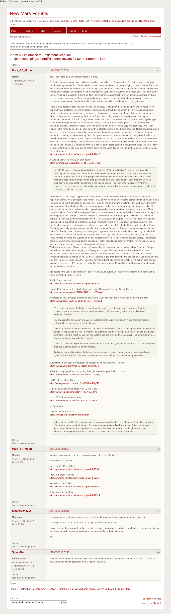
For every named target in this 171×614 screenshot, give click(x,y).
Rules (42, 31)
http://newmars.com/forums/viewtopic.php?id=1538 (74, 469)
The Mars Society (45, 21)
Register (72, 31)
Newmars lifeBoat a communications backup (112, 21)
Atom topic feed (153, 599)
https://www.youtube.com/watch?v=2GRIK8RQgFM (74, 383)
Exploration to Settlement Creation (46, 55)
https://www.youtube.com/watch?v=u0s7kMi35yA (73, 400)
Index (14, 31)
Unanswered (155, 36)
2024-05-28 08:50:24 (59, 70)
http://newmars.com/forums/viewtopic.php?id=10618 (74, 154)
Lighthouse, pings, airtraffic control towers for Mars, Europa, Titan (59, 58)
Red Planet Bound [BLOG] (72, 21)
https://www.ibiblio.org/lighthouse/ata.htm (69, 415)
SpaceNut (18, 552)
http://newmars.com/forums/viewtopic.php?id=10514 (74, 495)
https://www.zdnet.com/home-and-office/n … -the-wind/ (75, 301)
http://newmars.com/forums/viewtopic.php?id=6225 (74, 478)
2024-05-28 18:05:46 (59, 552)
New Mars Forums (29, 13)
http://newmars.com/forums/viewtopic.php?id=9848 (74, 283)
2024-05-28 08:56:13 (59, 511)
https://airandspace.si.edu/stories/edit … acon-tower (74, 163)
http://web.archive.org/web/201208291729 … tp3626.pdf (76, 292)
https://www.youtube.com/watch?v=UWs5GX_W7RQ (74, 374)
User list (29, 31)
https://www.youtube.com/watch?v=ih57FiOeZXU (73, 392)
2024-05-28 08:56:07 (59, 449)
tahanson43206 (22, 510)
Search (57, 31)
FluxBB (157, 603)
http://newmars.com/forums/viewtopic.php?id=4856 (74, 486)
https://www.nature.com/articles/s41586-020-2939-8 (74, 366)
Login (84, 31)
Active (144, 36)
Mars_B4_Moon (22, 70)
